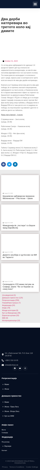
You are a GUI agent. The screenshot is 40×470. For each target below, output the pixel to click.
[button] (35, 4)
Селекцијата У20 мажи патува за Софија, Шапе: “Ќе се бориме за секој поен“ (18, 286)
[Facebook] (15, 368)
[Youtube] (20, 368)
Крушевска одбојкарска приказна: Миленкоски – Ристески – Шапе (19, 197)
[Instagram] (25, 368)
